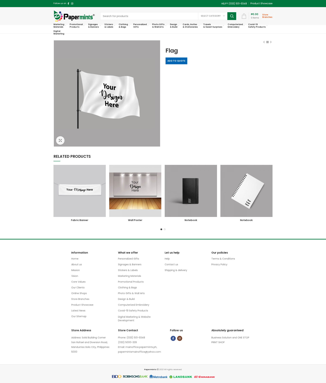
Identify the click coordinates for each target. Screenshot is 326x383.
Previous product (264, 42)
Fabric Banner (79, 220)
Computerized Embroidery (133, 305)
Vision (74, 276)
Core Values (78, 281)
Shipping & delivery (176, 270)
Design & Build (126, 299)
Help (167, 258)
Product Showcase (82, 305)
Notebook (191, 220)
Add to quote (176, 60)
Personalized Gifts (128, 258)
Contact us (171, 264)
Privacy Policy (219, 264)
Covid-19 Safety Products (133, 310)
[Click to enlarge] (60, 140)
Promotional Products (131, 281)
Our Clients (78, 287)
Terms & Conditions (223, 258)
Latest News (78, 310)
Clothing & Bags (127, 287)
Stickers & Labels (128, 270)
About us (76, 264)
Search (231, 16)
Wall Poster (135, 220)
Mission (75, 270)
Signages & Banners (129, 264)
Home (74, 258)
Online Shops (79, 293)
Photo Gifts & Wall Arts (131, 293)
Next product (271, 42)
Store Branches (80, 299)
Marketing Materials (129, 276)
